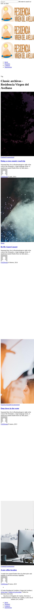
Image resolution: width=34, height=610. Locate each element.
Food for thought (6, 405)
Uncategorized (9, 157)
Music (2, 243)
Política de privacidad (14, 592)
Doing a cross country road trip (13, 161)
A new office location (9, 570)
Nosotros (7, 64)
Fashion (3, 157)
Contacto (7, 65)
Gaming (3, 566)
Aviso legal (4, 592)
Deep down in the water (10, 408)
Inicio (6, 62)
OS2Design (4, 177)
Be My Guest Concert (9, 247)
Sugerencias (8, 67)
